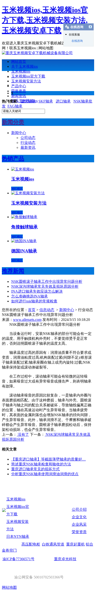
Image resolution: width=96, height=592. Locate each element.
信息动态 (46, 310)
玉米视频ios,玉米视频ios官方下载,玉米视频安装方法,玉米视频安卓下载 (45, 20)
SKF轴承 (45, 101)
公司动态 (28, 138)
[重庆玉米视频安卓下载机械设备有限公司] (37, 53)
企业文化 (79, 517)
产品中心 (18, 86)
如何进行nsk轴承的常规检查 (34, 301)
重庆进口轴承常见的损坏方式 (35, 469)
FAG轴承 (14, 106)
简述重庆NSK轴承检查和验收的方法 (41, 464)
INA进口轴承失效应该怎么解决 (37, 291)
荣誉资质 (18, 91)
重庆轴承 (28, 101)
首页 (31, 310)
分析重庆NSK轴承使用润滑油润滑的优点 (45, 474)
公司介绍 (79, 509)
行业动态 (28, 143)
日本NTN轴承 (17, 537)
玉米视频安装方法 (26, 81)
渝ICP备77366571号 (18, 559)
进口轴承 (63, 101)
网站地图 (9, 587)
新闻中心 (18, 133)
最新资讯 (28, 147)
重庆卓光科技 (65, 559)
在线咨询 (77, 41)
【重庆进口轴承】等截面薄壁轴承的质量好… (48, 459)
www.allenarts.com (27, 320)
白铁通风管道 (53, 544)
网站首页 (18, 62)
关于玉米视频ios (24, 66)
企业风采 (79, 524)
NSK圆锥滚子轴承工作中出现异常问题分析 (46, 282)
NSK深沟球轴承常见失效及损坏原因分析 (45, 286)
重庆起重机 (75, 544)
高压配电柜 (30, 544)
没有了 (23, 434)
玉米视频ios (20, 71)
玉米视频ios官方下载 (28, 76)
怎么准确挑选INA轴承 (29, 296)
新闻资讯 (18, 96)
